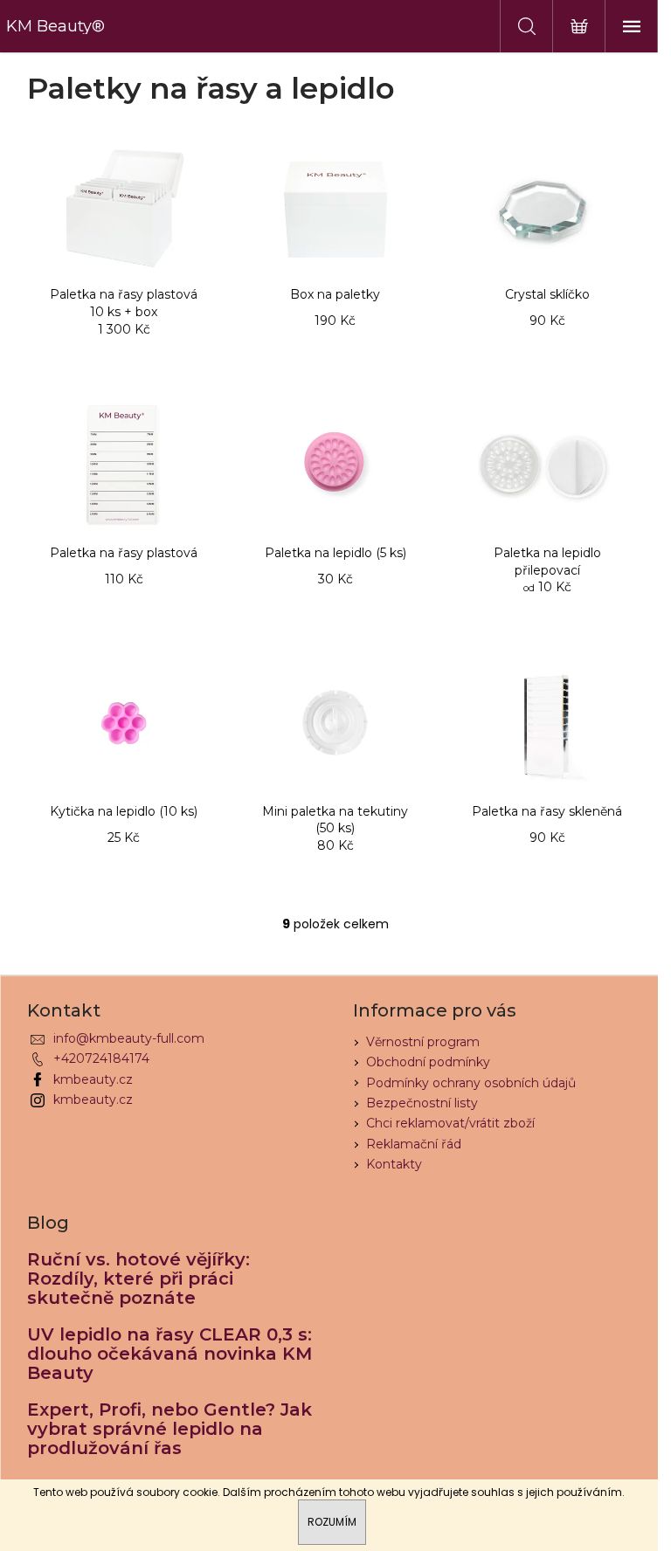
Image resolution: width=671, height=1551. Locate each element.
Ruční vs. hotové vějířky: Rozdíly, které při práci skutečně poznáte (138, 1278)
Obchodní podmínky (428, 1062)
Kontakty (394, 1164)
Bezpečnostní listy (422, 1103)
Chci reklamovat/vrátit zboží (450, 1123)
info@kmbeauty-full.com (128, 1038)
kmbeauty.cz (93, 1079)
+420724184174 (101, 1058)
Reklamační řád (413, 1144)
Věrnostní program (423, 1042)
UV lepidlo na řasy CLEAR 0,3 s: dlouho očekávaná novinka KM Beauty (169, 1353)
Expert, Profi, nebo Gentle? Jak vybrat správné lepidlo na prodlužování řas (169, 1429)
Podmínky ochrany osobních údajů (471, 1083)
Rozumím (332, 1521)
